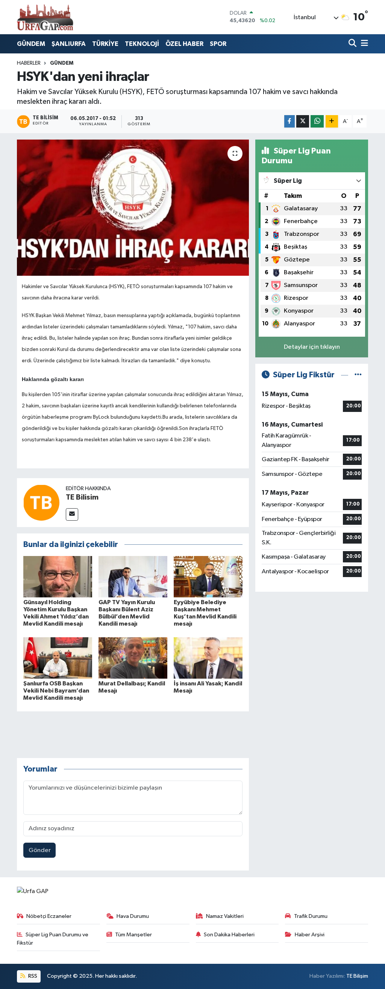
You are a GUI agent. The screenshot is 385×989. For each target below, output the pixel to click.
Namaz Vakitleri (225, 916)
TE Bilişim (357, 976)
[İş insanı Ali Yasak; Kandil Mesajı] (208, 658)
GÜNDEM (31, 44)
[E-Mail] (72, 514)
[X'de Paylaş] (302, 121)
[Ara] (353, 44)
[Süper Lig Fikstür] (358, 375)
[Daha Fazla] (332, 121)
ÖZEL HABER (184, 44)
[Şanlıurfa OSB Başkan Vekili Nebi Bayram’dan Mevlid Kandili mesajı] (57, 658)
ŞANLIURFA (69, 44)
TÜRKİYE (105, 44)
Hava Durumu (133, 916)
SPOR (218, 44)
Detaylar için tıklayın (312, 347)
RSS (32, 976)
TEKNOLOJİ (142, 44)
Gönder (40, 850)
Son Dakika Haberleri (229, 934)
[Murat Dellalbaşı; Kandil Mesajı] (133, 658)
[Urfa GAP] (45, 17)
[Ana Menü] (363, 44)
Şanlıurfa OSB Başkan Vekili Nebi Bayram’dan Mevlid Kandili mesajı (56, 691)
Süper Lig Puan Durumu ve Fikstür (53, 939)
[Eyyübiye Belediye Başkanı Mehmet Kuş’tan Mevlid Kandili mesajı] (208, 576)
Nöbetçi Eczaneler (48, 916)
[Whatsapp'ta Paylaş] (317, 121)
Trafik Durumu (310, 916)
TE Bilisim (82, 497)
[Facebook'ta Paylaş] (289, 121)
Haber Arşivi (309, 934)
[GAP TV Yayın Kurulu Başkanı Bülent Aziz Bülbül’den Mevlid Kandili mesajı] (133, 576)
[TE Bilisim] (41, 502)
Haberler (29, 63)
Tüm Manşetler (133, 934)
